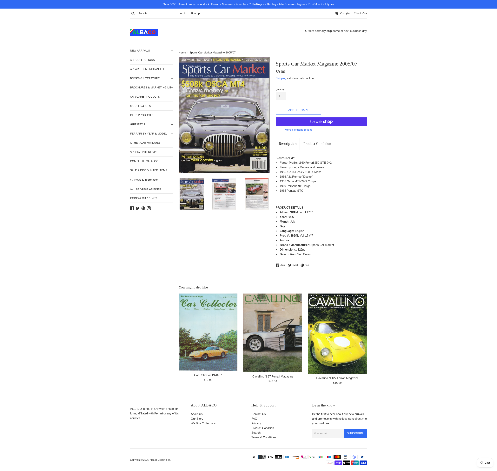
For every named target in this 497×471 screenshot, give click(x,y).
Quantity (280, 89)
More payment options (298, 129)
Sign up (195, 13)
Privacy (256, 423)
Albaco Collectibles (160, 460)
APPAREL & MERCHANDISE (151, 69)
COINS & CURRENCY (151, 198)
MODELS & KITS (151, 105)
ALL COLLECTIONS (142, 59)
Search (256, 432)
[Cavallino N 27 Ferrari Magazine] (272, 333)
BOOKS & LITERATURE (151, 78)
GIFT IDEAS (151, 124)
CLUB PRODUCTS (151, 115)
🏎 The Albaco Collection (145, 188)
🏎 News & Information (144, 179)
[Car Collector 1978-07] (208, 332)
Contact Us (258, 414)
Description (288, 144)
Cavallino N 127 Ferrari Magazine (337, 378)
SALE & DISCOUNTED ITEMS (148, 170)
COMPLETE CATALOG (151, 161)
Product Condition (317, 144)
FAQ (254, 418)
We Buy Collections (203, 423)
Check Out (360, 13)
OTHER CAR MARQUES (151, 142)
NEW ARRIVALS (151, 50)
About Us (197, 414)
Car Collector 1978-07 (208, 375)
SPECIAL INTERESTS (151, 152)
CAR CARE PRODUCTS (145, 96)
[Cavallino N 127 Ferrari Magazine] (337, 334)
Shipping (281, 78)
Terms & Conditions (263, 437)
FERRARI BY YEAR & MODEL (151, 133)
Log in (182, 13)
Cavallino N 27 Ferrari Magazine (272, 376)
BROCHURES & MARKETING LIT (151, 87)
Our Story (197, 418)
